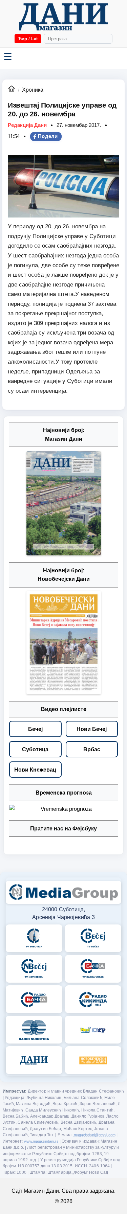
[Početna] (63, 16)
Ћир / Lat (28, 38)
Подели (48, 136)
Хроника (32, 90)
